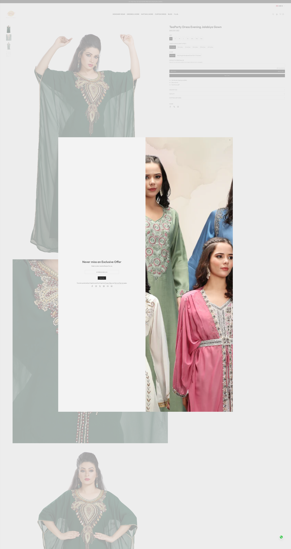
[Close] (230, 140)
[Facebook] (92, 286)
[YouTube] (108, 286)
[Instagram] (96, 286)
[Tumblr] (100, 286)
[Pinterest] (104, 286)
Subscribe (102, 278)
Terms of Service (119, 283)
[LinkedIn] (111, 286)
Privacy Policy (108, 283)
